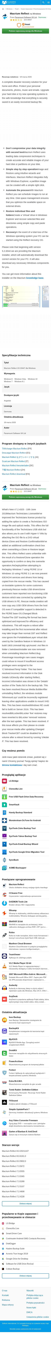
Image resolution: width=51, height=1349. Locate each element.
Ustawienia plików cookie (37, 1317)
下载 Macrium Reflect (11, 470)
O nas (4, 1291)
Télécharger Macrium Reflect (14, 449)
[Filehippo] (9, 2)
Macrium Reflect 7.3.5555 (13, 1171)
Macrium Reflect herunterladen (15, 465)
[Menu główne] (48, 2)
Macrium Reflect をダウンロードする (18, 457)
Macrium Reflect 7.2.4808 (13, 1191)
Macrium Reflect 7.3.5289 (13, 1181)
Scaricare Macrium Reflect (13, 461)
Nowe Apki (31, 1307)
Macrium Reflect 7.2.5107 (13, 1186)
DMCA (29, 1312)
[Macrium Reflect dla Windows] (5, 16)
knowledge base (34, 278)
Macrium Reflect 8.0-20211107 (15, 1151)
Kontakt (5, 1295)
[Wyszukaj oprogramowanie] (43, 2)
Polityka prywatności (35, 1303)
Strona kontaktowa (12, 765)
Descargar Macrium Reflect (14, 453)
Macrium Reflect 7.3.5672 (13, 1166)
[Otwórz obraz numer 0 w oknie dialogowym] (21, 296)
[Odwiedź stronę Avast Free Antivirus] (25, 25)
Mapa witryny (8, 1305)
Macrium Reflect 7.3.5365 (13, 1176)
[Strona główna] (3, 9)
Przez (23, 17)
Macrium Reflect (25, 13)
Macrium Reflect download (13, 474)
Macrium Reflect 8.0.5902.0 (14, 1161)
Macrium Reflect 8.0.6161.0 (14, 1156)
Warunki (30, 1291)
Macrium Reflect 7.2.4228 (13, 1197)
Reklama (6, 1300)
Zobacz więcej (26, 1204)
